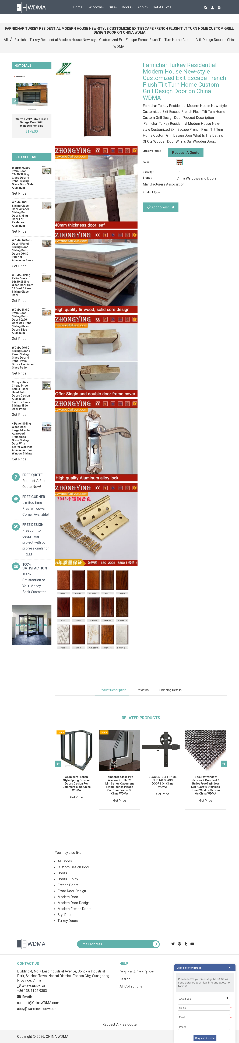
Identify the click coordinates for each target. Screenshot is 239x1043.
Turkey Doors (68, 921)
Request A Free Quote (137, 972)
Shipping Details (170, 690)
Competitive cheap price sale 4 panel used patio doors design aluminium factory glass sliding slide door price (21, 396)
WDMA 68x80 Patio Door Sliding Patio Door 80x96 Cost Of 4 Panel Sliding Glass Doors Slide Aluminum (22, 321)
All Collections (131, 986)
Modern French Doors (75, 909)
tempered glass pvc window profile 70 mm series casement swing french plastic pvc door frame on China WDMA (119, 785)
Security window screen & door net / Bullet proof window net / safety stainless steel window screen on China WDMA (205, 785)
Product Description (112, 690)
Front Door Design (72, 891)
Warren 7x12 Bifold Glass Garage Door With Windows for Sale (31, 122)
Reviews (143, 690)
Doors (62, 873)
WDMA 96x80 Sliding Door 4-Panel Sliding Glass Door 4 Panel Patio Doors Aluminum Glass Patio (23, 357)
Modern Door (68, 897)
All (6, 40)
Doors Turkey (68, 879)
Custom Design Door (74, 867)
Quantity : (148, 172)
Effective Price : (152, 150)
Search (125, 979)
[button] (205, 967)
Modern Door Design (74, 903)
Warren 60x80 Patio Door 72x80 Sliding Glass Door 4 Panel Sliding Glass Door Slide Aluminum (23, 177)
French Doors (68, 885)
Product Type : (152, 192)
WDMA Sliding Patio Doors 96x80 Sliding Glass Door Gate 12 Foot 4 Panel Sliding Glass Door (22, 285)
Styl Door (65, 915)
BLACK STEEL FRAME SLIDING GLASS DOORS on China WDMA (163, 782)
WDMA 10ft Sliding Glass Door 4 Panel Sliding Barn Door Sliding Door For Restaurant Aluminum (20, 214)
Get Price (19, 193)
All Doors (65, 861)
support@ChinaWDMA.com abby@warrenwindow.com (38, 1003)
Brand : (147, 177)
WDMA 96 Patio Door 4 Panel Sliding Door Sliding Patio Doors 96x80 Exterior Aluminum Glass (22, 250)
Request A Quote (185, 152)
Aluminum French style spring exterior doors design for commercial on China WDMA (76, 783)
